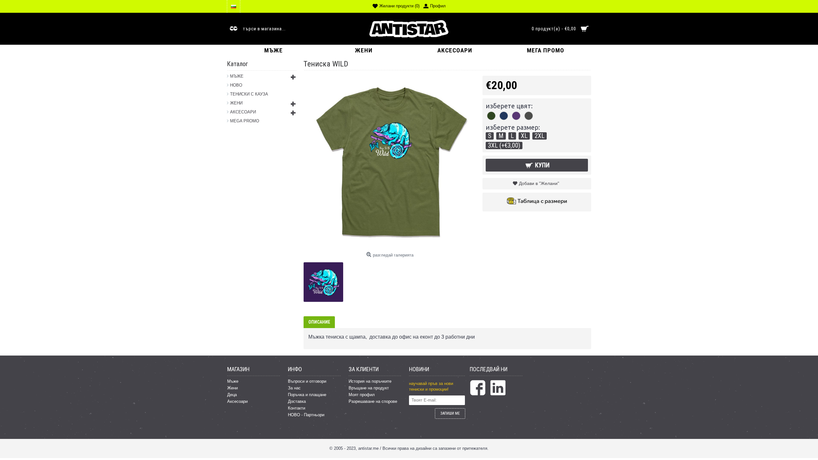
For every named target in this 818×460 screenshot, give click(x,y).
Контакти (296, 408)
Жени (232, 388)
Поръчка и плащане (307, 394)
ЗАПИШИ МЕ (450, 413)
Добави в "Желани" (539, 183)
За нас (294, 388)
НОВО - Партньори (306, 414)
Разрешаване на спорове (373, 401)
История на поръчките (370, 381)
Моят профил (362, 394)
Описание (319, 322)
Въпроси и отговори (307, 381)
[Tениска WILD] (326, 279)
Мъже (232, 381)
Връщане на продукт (369, 388)
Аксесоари (237, 401)
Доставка (297, 401)
